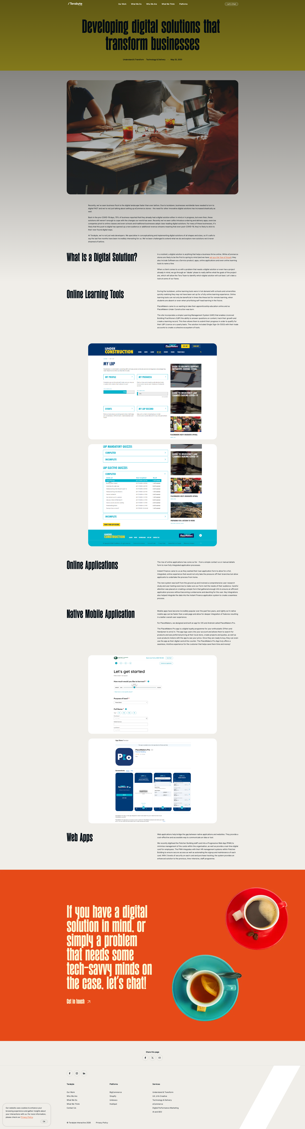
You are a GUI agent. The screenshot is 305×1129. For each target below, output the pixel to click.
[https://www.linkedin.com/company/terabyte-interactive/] (84, 1073)
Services (156, 1084)
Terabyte (70, 1084)
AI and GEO (157, 1112)
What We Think (168, 4)
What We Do (136, 4)
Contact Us (71, 1108)
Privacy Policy (102, 1123)
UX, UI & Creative (159, 1096)
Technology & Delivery (162, 1100)
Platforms (183, 4)
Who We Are (151, 4)
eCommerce (157, 1104)
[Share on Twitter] (152, 1058)
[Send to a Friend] (160, 1058)
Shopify (113, 1096)
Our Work (122, 4)
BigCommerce (116, 1092)
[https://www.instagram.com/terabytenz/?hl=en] (77, 1073)
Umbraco (113, 1100)
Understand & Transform (162, 1092)
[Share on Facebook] (145, 1058)
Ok (44, 1121)
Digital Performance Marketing (165, 1108)
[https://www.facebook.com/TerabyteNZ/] (70, 1073)
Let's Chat (231, 4)
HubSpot (113, 1104)
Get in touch (75, 1002)
